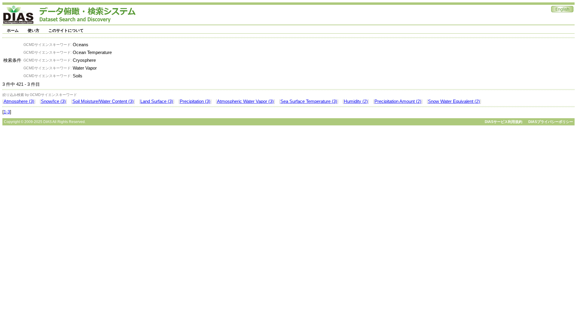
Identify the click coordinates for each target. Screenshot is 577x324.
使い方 (33, 30)
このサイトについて (66, 30)
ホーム (13, 30)
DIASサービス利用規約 (503, 122)
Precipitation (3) (195, 101)
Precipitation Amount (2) (397, 101)
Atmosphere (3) (19, 101)
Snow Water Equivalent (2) (454, 101)
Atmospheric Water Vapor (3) (245, 101)
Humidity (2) (356, 101)
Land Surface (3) (156, 101)
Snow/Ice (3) (53, 101)
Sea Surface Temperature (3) (308, 101)
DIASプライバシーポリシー (550, 122)
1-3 (7, 112)
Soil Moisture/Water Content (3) (103, 101)
